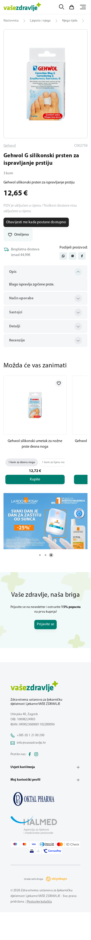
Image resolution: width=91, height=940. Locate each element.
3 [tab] (51, 555)
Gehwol (10, 146)
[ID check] (68, 844)
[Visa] (34, 844)
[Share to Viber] (72, 256)
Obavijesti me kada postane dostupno (36, 222)
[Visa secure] (32, 851)
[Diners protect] (38, 851)
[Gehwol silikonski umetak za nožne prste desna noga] (35, 405)
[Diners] (47, 844)
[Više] (46, 521)
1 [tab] (40, 555)
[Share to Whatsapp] (63, 256)
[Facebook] (29, 754)
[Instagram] (36, 754)
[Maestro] (15, 844)
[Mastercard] (24, 844)
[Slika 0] (45, 83)
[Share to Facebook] (82, 256)
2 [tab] (45, 555)
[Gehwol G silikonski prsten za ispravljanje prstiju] (45, 798)
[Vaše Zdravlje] (22, 7)
